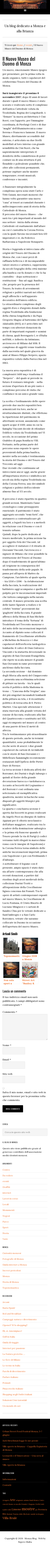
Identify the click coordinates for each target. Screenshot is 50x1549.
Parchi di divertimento (14, 1371)
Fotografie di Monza (13, 1259)
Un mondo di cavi (11, 1406)
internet (7, 1192)
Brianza (36, 1500)
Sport (5, 1227)
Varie (5, 1239)
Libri (9, 1510)
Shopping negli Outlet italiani (17, 1394)
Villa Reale (10, 1518)
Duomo (11, 1504)
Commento (10, 1011)
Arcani (6, 1302)
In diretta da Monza (25, 4)
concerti (5, 1504)
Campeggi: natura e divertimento (20, 1319)
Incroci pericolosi (12, 1270)
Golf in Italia (9, 1336)
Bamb (31, 1500)
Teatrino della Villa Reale (21, 1514)
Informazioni (9, 1479)
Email (7, 1059)
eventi (6, 1181)
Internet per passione (14, 1348)
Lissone (16, 1509)
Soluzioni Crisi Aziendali (15, 1400)
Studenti (9, 1514)
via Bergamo (40, 1514)
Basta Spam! (9, 1308)
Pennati (6, 1382)
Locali (6, 1204)
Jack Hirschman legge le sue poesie (20, 1440)
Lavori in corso (10, 1198)
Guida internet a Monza (15, 1264)
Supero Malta (25, 1542)
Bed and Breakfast (12, 1313)
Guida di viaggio (11, 1342)
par (36, 1510)
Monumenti (8, 1210)
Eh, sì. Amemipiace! (12, 1331)
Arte (12, 1500)
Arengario (6, 1500)
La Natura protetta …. (14, 1354)
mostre (28, 1508)
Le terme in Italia (11, 1365)
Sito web (7, 1073)
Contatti (7, 1485)
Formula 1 (24, 1504)
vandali (32, 1514)
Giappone (31, 1504)
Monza (6, 1276)
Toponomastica (11, 1287)
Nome (7, 1045)
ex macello (17, 1504)
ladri (42, 1504)
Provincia (42, 1509)
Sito (4, 1514)
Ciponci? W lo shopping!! (15, 1325)
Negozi (6, 1216)
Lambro (5, 1510)
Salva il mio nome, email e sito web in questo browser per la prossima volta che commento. (24, 1096)
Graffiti (6, 1187)
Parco (6, 1221)
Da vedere (8, 1175)
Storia (6, 1233)
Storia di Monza (11, 1282)
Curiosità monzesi (12, 1253)
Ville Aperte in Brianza (14, 1465)
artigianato (19, 1500)
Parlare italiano (10, 1377)
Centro (6, 1169)
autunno (26, 1500)
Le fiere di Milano (11, 1359)
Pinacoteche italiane (13, 1388)
